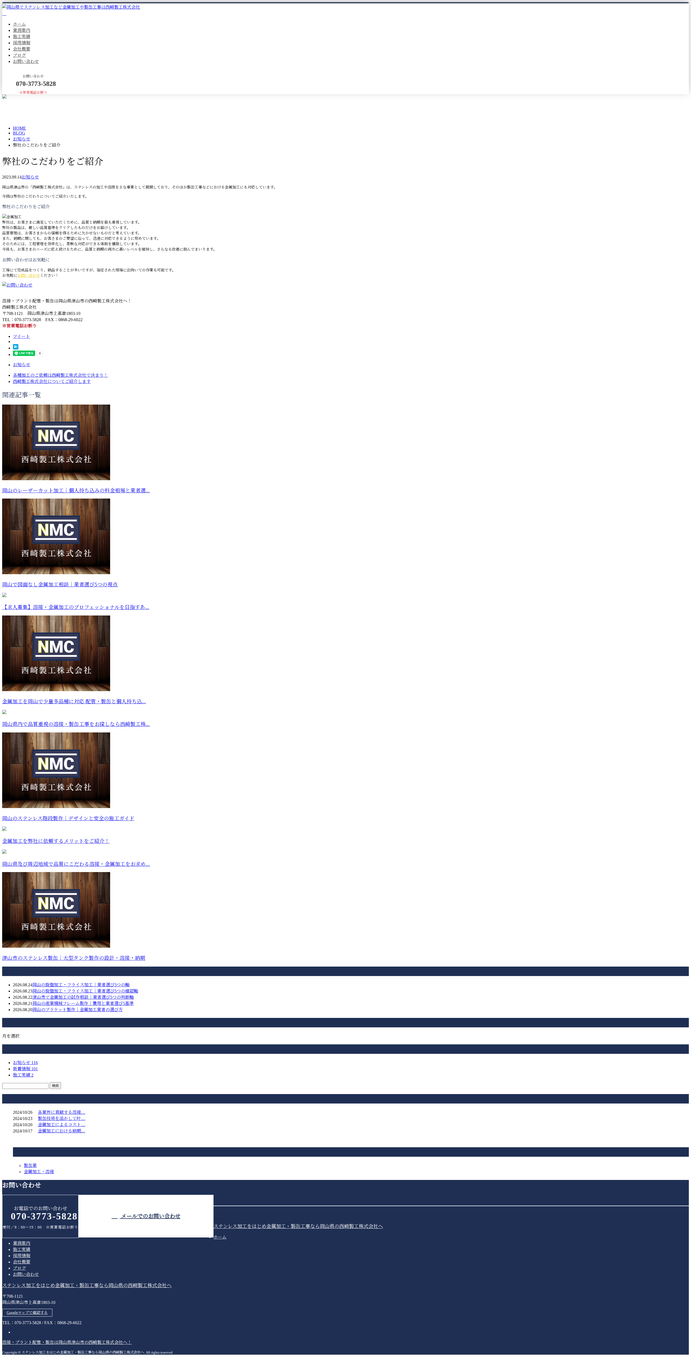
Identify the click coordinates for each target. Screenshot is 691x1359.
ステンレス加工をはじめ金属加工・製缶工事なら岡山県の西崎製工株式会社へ (298, 1226)
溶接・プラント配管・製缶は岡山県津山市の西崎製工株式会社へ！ (67, 1342)
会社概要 (21, 49)
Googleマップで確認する (27, 1313)
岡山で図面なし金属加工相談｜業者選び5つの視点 (60, 584)
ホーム (19, 24)
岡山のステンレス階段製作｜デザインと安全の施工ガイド (68, 818)
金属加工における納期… (61, 1131)
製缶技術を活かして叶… (61, 1118)
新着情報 (25, 1069)
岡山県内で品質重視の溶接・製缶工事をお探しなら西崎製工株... (76, 724)
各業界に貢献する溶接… (61, 1112)
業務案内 (21, 30)
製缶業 (30, 1165)
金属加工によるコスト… (61, 1124)
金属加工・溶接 (39, 1171)
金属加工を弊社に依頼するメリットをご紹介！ (56, 841)
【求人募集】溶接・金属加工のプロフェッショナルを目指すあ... (75, 607)
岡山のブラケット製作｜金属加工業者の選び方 (77, 1009)
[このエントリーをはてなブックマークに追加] (15, 348)
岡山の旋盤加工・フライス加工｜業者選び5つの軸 (81, 985)
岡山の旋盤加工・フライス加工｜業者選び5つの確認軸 (85, 991)
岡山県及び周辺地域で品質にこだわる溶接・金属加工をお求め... (76, 864)
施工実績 (21, 36)
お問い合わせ (26, 61)
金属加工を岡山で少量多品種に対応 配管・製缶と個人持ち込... (74, 701)
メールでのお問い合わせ (150, 1216)
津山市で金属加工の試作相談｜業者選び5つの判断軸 (83, 997)
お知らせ (30, 177)
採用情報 (21, 43)
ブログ (19, 55)
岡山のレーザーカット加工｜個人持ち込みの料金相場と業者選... (76, 490)
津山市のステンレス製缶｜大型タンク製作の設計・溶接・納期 (73, 958)
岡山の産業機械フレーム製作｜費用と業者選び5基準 (83, 1003)
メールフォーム (21, 97)
